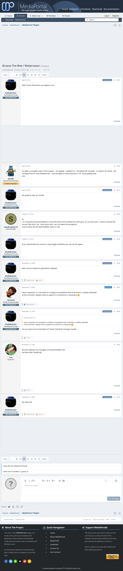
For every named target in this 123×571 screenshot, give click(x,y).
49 (17, 75)
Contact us (87, 519)
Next (44, 75)
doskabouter (8, 70)
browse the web (35, 70)
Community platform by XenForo (62, 568)
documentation (111, 9)
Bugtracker (54, 541)
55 (39, 75)
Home (9, 16)
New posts (9, 20)
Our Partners (55, 552)
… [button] (13, 75)
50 (20, 75)
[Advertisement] (61, 46)
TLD (10, 357)
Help (107, 519)
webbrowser (47, 70)
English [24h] (20, 519)
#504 (118, 214)
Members (52, 16)
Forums (22, 16)
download (97, 9)
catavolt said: (28, 318)
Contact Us (54, 548)
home (65, 9)
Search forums (20, 20)
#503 (118, 190)
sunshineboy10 (11, 227)
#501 (118, 80)
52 (28, 75)
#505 (118, 239)
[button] (42, 16)
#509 (118, 345)
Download (54, 544)
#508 (118, 311)
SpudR (11, 178)
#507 (118, 287)
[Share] (114, 80)
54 (35, 75)
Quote (118, 121)
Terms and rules (98, 519)
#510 (118, 397)
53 (31, 75)
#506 (118, 263)
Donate (67, 16)
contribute (85, 9)
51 (24, 75)
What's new (36, 16)
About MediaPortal (57, 537)
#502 (118, 166)
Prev (5, 75)
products (73, 9)
